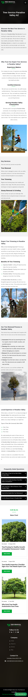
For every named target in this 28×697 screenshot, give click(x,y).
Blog (12, 649)
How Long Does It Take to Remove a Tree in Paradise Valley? (12, 487)
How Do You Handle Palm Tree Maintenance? (12, 493)
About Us (13, 643)
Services (13, 646)
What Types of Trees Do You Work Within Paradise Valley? (11, 474)
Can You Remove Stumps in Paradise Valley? (12, 498)
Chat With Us (21, 694)
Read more (7, 553)
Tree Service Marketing (8, 694)
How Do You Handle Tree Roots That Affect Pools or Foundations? (12, 480)
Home (12, 640)
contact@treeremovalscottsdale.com (14, 661)
